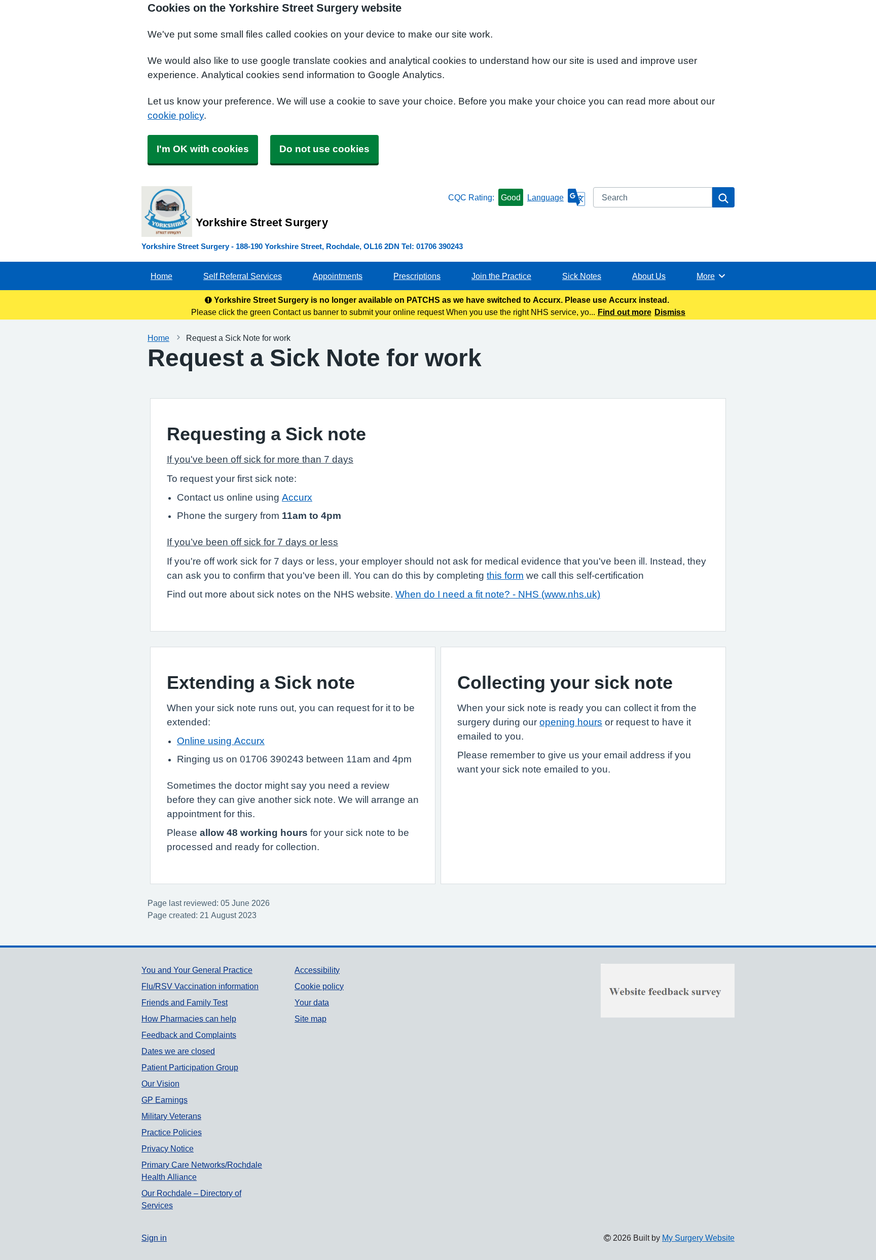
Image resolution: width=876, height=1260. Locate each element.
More (711, 276)
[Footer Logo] (668, 991)
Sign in (154, 1238)
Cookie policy (319, 986)
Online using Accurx (221, 741)
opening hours (570, 722)
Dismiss (669, 312)
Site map (310, 1018)
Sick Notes (581, 276)
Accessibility (317, 970)
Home (161, 276)
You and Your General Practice (196, 970)
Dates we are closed (178, 1051)
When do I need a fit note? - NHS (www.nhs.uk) (497, 594)
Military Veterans (171, 1116)
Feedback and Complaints (188, 1035)
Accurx (297, 497)
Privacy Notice (167, 1148)
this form (505, 575)
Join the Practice (501, 276)
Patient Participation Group (189, 1067)
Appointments (337, 276)
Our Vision (160, 1083)
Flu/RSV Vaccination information (200, 986)
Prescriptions (417, 276)
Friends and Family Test (184, 1002)
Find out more (624, 312)
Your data (312, 1002)
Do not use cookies (324, 149)
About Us (649, 276)
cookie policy (176, 115)
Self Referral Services (242, 276)
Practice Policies (171, 1132)
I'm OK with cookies (203, 149)
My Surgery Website (698, 1238)
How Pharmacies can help (188, 1018)
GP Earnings (164, 1100)
